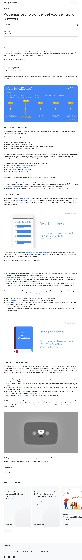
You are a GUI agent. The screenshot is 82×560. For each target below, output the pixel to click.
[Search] (72, 2)
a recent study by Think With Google (38, 253)
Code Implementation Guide (24, 395)
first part (48, 76)
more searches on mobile (23, 198)
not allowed (27, 158)
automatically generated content (19, 167)
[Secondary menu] (76, 2)
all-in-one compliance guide (67, 401)
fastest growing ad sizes (13, 187)
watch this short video (38, 393)
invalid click (9, 382)
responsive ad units (14, 300)
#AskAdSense (38, 405)
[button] (77, 25)
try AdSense (44, 462)
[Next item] (10, 531)
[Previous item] (6, 531)
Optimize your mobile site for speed (16, 277)
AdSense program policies (36, 293)
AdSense (7, 472)
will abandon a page (17, 202)
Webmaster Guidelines (27, 171)
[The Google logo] (7, 546)
